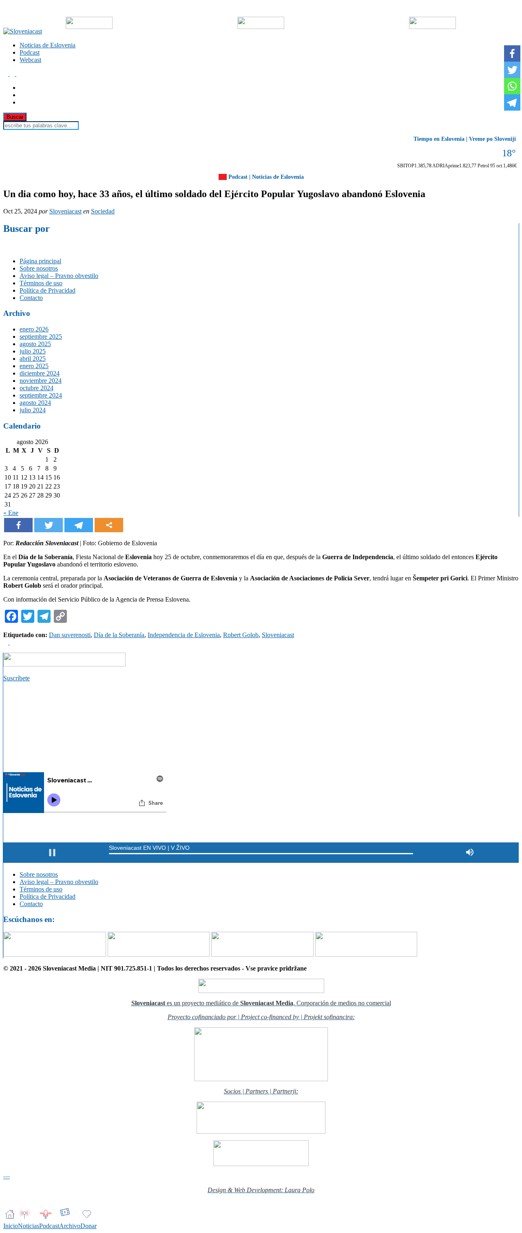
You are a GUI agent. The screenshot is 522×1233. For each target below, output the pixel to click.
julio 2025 (33, 351)
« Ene (10, 512)
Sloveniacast (65, 211)
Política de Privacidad (47, 290)
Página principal (40, 261)
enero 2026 (34, 329)
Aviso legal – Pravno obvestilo (59, 275)
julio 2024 (33, 410)
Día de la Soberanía (119, 634)
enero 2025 (34, 365)
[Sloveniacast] (22, 31)
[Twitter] (48, 525)
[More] (109, 525)
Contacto (31, 297)
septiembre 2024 (41, 395)
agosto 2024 (35, 402)
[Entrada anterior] (6, 642)
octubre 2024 (36, 387)
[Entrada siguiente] (12, 642)
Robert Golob (241, 634)
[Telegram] (78, 525)
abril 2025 (33, 358)
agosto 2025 (35, 343)
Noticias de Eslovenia (47, 45)
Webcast (30, 59)
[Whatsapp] (512, 86)
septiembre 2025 (41, 336)
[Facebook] (18, 525)
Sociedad (103, 211)
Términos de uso (41, 283)
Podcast (30, 52)
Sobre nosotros (39, 268)
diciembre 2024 (40, 373)
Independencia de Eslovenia (184, 634)
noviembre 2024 (41, 380)
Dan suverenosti (70, 634)
